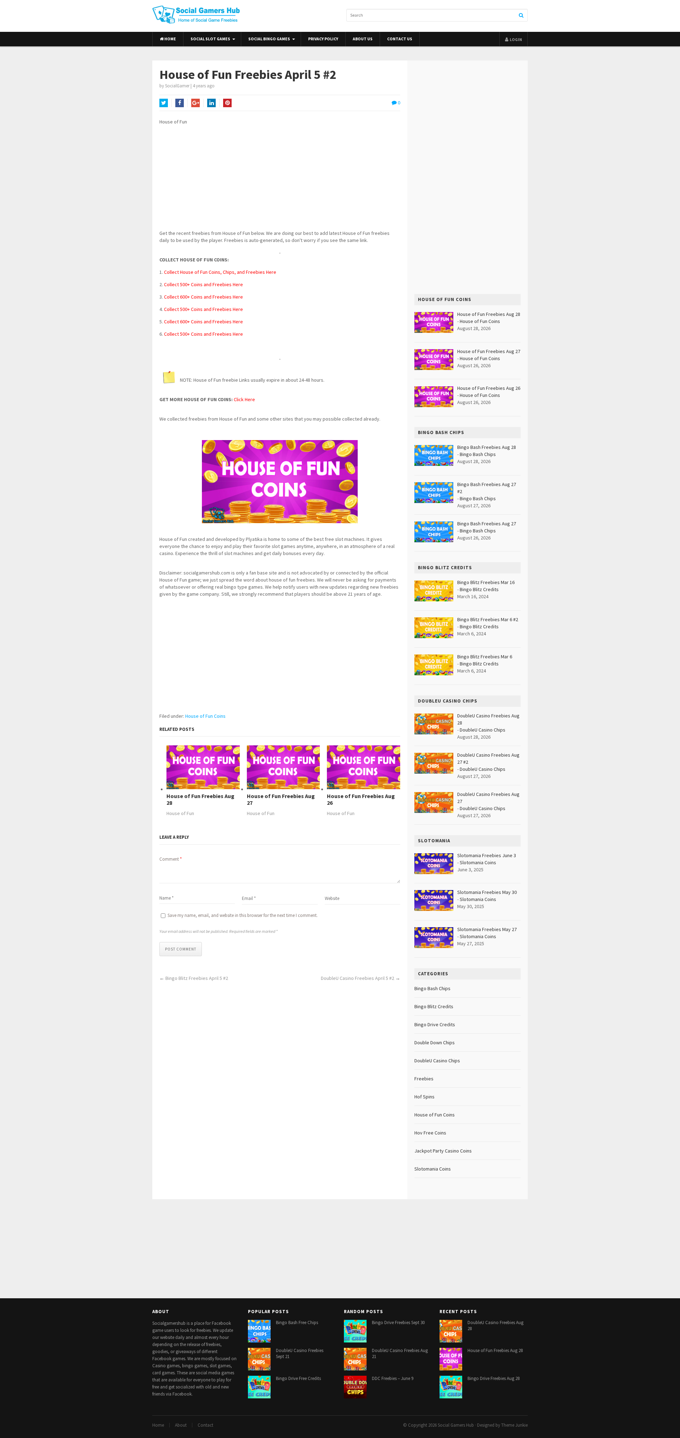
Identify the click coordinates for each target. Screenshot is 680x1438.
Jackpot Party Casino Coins (443, 1151)
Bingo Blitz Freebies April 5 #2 (196, 978)
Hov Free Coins (430, 1133)
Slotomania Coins (478, 862)
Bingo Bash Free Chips (297, 1322)
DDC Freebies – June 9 (392, 1378)
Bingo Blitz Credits (479, 589)
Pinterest (227, 103)
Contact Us (399, 38)
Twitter (163, 103)
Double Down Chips (434, 1042)
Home (170, 38)
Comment (170, 859)
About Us (363, 38)
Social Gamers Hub (456, 1425)
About (181, 1425)
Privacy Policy (323, 38)
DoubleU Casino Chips (482, 730)
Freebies (424, 1078)
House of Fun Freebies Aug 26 (361, 799)
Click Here (244, 399)
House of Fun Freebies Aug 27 (281, 799)
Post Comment (180, 949)
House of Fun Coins (205, 716)
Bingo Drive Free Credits (298, 1378)
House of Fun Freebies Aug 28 (200, 799)
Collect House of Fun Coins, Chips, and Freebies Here (220, 272)
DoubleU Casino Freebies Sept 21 (299, 1353)
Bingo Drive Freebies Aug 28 (494, 1378)
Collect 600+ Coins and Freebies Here (203, 297)
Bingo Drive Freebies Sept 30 (398, 1322)
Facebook (179, 103)
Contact (205, 1425)
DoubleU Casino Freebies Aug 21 (400, 1353)
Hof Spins (424, 1096)
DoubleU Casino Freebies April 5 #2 (357, 978)
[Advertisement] (279, 180)
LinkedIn (211, 103)
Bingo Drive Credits (434, 1024)
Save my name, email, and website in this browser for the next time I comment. (243, 915)
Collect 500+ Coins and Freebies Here (203, 284)
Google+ (195, 103)
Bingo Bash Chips (478, 454)
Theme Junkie (514, 1425)
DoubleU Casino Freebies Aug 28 (495, 1325)
